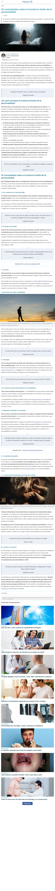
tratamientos (5, 588)
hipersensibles (30, 468)
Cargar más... (27, 803)
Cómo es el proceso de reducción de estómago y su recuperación (24, 799)
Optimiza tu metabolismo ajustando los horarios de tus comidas (23, 701)
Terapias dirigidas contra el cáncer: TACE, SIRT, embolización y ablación (26, 677)
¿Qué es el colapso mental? (32, 264)
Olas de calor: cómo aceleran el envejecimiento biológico (21, 628)
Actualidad (4, 626)
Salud (2, 650)
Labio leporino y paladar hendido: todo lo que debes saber (21, 775)
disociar (4, 393)
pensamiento (37, 399)
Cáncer (3, 675)
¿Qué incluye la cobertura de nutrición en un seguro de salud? (22, 652)
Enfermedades (5, 724)
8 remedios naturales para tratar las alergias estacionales (21, 750)
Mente (2, 5)
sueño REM (37, 281)
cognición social (40, 422)
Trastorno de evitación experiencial (32, 450)
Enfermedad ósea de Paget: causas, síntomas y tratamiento (22, 726)
